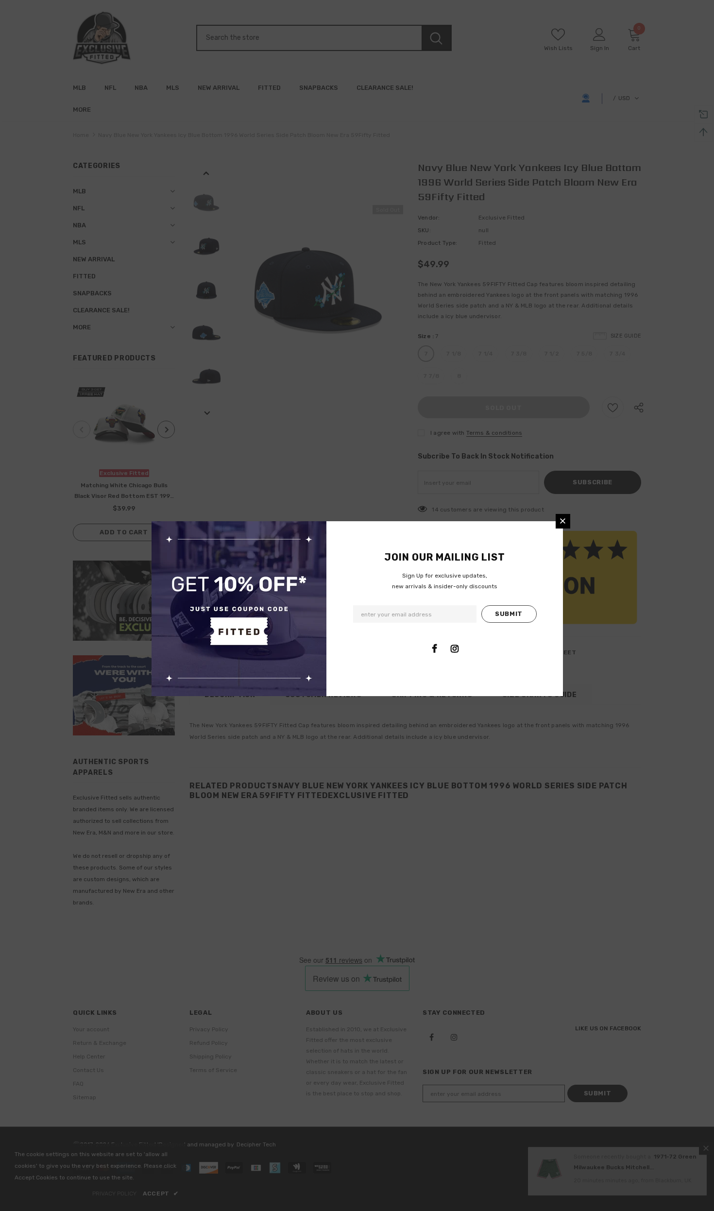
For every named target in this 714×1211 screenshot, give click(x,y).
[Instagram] (454, 648)
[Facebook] (434, 648)
